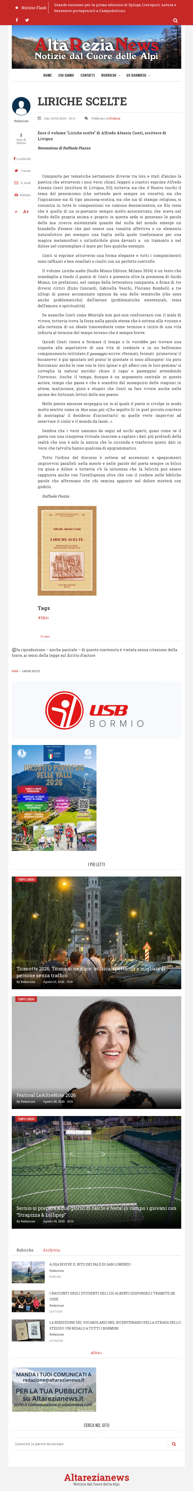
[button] (67, 550)
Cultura (115, 118)
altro (95, 1352)
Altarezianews (96, 1477)
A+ (26, 211)
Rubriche (109, 75)
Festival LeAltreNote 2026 (46, 1095)
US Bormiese (136, 75)
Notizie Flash (34, 7)
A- (16, 211)
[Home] (96, 48)
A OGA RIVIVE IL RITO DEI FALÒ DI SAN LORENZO (90, 1264)
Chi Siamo (66, 75)
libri (45, 617)
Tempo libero (26, 879)
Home (47, 75)
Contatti (87, 75)
